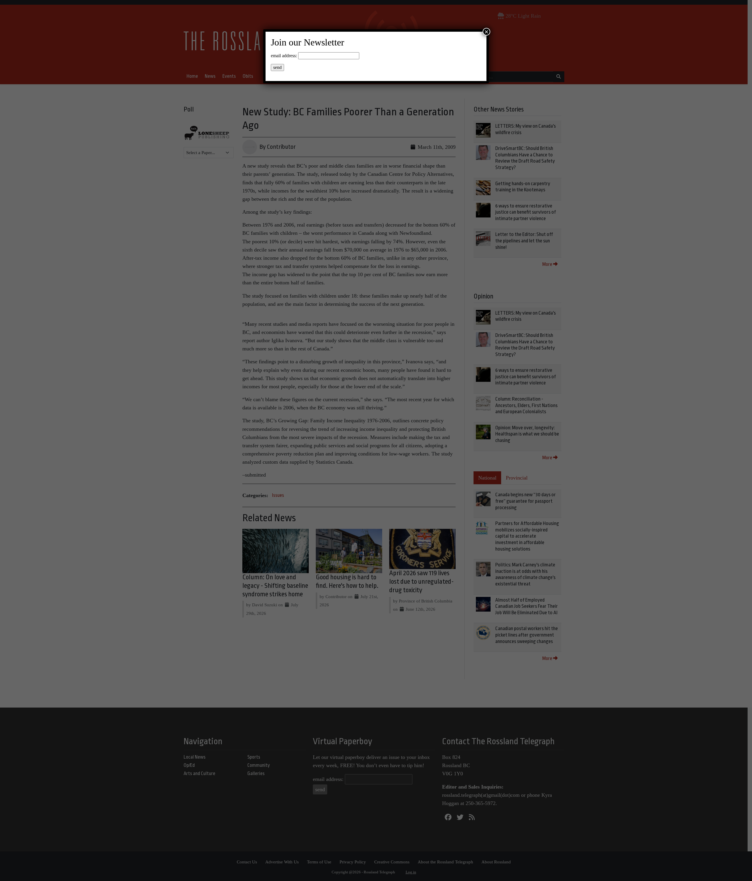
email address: (284, 55)
